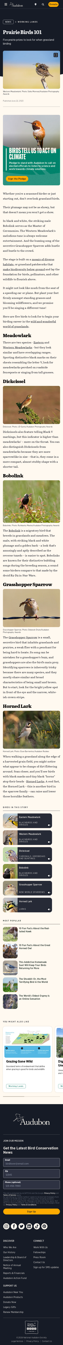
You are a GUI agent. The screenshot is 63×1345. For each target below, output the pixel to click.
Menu (5, 4)
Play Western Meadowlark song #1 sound (49, 842)
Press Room (39, 1257)
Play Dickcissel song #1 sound (49, 859)
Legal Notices (17, 1341)
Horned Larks (35, 781)
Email (7, 1160)
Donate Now (9, 1302)
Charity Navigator (31, 1326)
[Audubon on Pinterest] (44, 1226)
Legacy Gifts (9, 1307)
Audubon (16, 4)
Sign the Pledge (17, 178)
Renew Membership (13, 1312)
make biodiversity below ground (24, 269)
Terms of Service (9, 1195)
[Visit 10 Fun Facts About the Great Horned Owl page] (27, 951)
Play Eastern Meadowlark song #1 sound (49, 825)
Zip (6, 1171)
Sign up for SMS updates (46, 1267)
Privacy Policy (32, 1341)
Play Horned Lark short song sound (49, 909)
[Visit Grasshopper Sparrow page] (27, 888)
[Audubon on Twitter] (21, 1226)
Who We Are (9, 1247)
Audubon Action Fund (15, 1278)
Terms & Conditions (28, 1205)
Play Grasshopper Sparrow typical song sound (49, 892)
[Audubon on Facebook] (14, 1226)
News (8, 22)
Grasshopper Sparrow (23, 637)
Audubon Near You (13, 1292)
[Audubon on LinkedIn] (29, 1226)
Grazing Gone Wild (27, 1059)
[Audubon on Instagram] (6, 1226)
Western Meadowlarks (17, 347)
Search (42, 4)
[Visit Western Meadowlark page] (27, 837)
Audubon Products (13, 1297)
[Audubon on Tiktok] (37, 1226)
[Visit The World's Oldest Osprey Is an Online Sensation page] (27, 1001)
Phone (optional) (13, 1182)
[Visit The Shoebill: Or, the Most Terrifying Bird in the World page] (27, 984)
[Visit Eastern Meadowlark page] (27, 820)
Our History (9, 1252)
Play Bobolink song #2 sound (49, 875)
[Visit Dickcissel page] (27, 854)
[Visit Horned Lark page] (27, 905)
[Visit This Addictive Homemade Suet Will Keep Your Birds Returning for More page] (27, 968)
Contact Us (39, 1262)
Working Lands (28, 22)
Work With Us (40, 1247)
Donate (53, 4)
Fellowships (39, 1252)
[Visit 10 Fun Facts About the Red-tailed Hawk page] (27, 934)
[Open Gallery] (56, 55)
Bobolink (14, 530)
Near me (36, 4)
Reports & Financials (14, 1273)
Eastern (39, 342)
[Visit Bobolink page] (27, 871)
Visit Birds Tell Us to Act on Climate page (31, 150)
